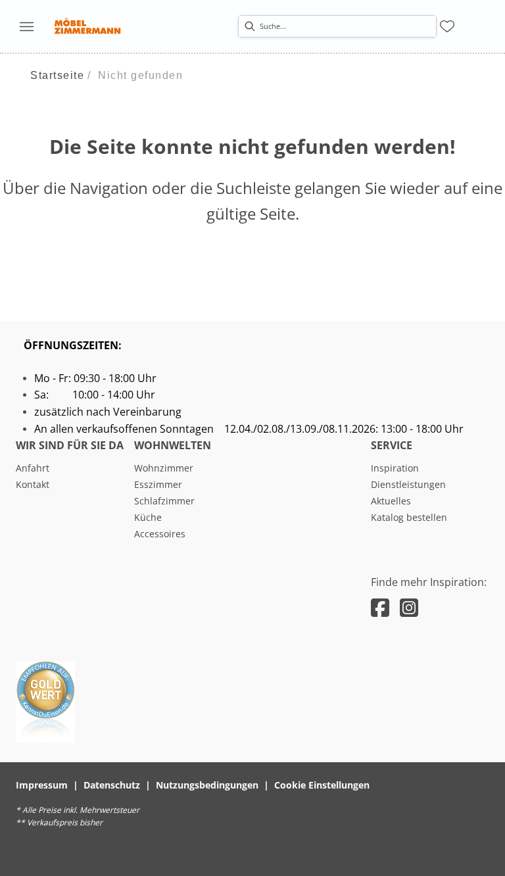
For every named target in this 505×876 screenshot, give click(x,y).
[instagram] (409, 607)
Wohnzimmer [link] (163, 468)
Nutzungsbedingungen (207, 785)
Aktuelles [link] (391, 501)
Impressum (42, 785)
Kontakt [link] (32, 484)
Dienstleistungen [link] (408, 484)
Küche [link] (148, 517)
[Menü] (26, 26)
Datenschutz (112, 785)
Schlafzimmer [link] (164, 501)
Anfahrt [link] (32, 468)
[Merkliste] (447, 26)
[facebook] (380, 607)
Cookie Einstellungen (322, 785)
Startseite (57, 75)
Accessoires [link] (159, 533)
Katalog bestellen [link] (409, 517)
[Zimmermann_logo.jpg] (86, 26)
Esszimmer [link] (158, 484)
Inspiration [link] (395, 468)
